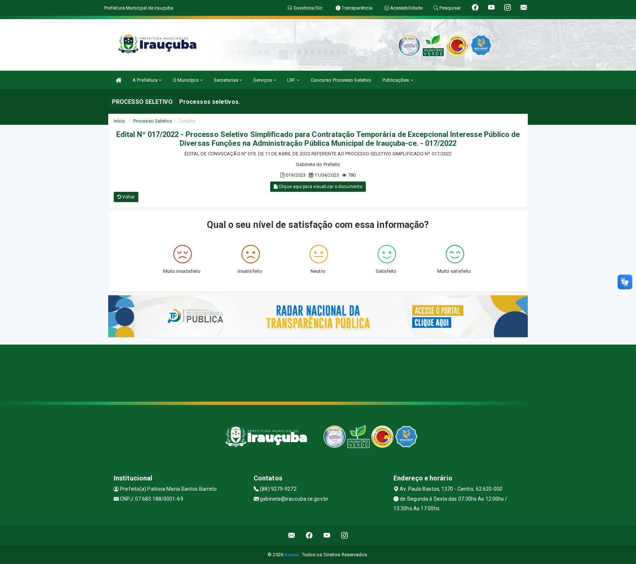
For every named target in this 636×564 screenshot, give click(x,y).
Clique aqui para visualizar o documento (320, 186)
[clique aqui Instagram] (344, 535)
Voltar (128, 197)
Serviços (263, 80)
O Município (186, 80)
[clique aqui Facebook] (309, 535)
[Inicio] (118, 80)
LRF (291, 80)
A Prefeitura (145, 80)
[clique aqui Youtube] (327, 535)
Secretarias (226, 80)
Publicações (396, 80)
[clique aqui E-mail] (291, 535)
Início (120, 121)
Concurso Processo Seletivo (341, 80)
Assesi (292, 554)
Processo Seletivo (152, 121)
